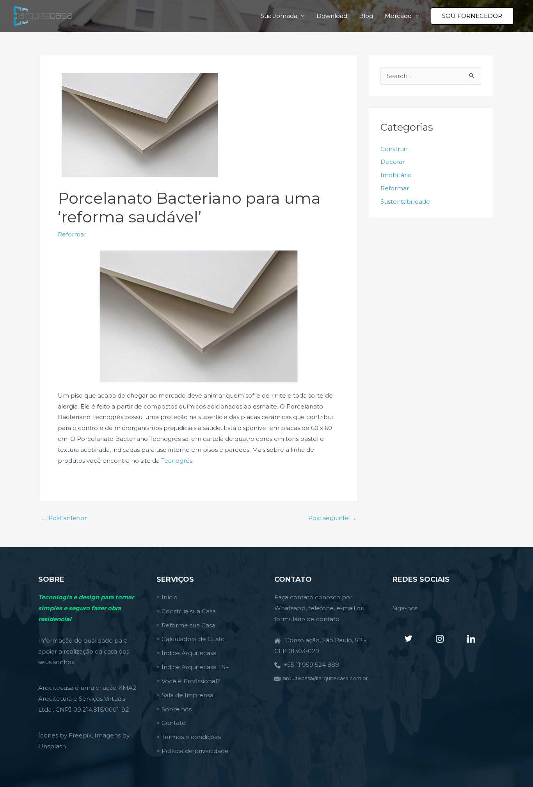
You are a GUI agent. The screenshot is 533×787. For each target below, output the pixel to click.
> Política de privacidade (192, 751)
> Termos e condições (188, 737)
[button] (472, 16)
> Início (167, 597)
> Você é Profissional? (188, 681)
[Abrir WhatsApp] (513, 767)
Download (331, 16)
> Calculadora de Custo (190, 639)
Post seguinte (332, 518)
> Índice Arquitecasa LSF (192, 667)
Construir (393, 149)
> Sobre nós (174, 709)
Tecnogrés (176, 460)
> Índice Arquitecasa (186, 653)
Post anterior (64, 518)
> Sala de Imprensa (184, 695)
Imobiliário (396, 175)
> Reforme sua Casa (185, 625)
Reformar (72, 234)
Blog (366, 16)
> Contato (171, 723)
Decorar (392, 161)
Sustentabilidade (405, 201)
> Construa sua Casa (186, 611)
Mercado (398, 16)
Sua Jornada (279, 16)
